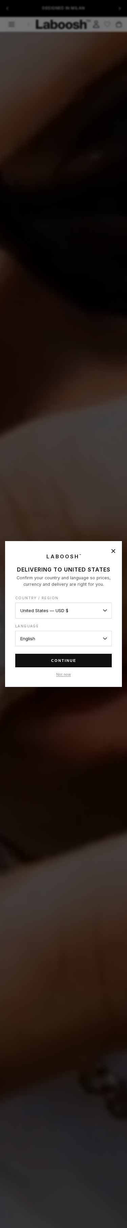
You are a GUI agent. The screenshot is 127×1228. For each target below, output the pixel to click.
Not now (63, 674)
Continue (63, 660)
